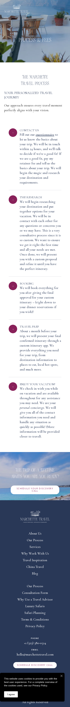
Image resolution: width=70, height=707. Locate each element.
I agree (11, 694)
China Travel (35, 567)
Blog (35, 573)
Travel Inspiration (35, 560)
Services (35, 547)
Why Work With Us (35, 553)
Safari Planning (35, 613)
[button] (35, 490)
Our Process (35, 540)
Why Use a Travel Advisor (35, 599)
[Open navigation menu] (62, 9)
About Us (35, 533)
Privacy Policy (35, 626)
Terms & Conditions (35, 619)
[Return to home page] (16, 9)
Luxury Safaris (35, 606)
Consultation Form (35, 593)
